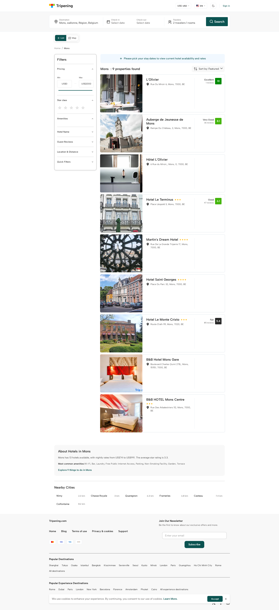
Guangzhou (185, 565)
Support (123, 531)
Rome (218, 565)
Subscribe (194, 544)
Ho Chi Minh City (203, 565)
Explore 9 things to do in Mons (75, 470)
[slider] (57, 90)
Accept (215, 599)
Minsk (153, 565)
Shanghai (53, 565)
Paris (173, 565)
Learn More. (170, 598)
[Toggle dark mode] (213, 6)
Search (219, 22)
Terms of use (79, 531)
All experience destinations (174, 589)
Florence (117, 589)
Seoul (135, 565)
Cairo (154, 589)
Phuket (144, 589)
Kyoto (144, 565)
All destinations (57, 571)
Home (57, 48)
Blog (64, 531)
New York (92, 589)
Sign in (226, 6)
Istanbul (85, 565)
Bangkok (96, 565)
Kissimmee (110, 565)
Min (58, 77)
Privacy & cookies (102, 531)
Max (81, 77)
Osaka (74, 565)
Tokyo (65, 565)
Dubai (61, 589)
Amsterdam (131, 589)
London (163, 565)
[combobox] (206, 69)
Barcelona (105, 589)
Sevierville (124, 565)
